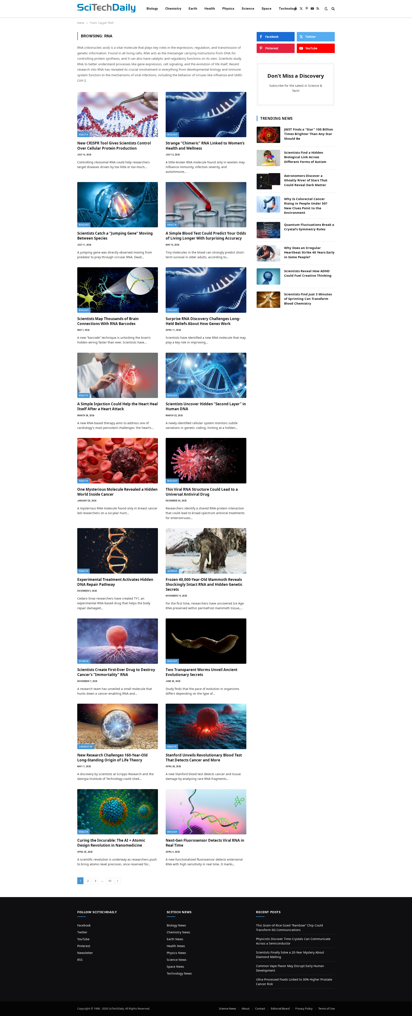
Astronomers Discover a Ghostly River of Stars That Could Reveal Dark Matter (305, 180)
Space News (175, 966)
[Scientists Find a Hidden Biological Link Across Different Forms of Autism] (268, 158)
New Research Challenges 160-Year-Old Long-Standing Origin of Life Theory (112, 757)
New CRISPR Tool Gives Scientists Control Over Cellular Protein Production (114, 145)
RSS (80, 960)
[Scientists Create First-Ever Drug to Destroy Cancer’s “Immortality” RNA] (117, 641)
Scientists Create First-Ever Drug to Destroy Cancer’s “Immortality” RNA (116, 672)
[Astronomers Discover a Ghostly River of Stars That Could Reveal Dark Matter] (268, 181)
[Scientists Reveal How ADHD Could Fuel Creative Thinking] (268, 276)
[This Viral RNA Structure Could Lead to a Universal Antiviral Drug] (206, 460)
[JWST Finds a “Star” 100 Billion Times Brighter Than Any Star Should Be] (268, 135)
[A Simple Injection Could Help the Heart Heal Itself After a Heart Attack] (117, 375)
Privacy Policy (304, 1008)
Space (266, 9)
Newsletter (85, 953)
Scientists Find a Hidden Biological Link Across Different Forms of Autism (305, 157)
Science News (176, 960)
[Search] (333, 9)
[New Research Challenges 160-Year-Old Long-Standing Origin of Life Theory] (117, 726)
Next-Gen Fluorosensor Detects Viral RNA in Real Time (205, 843)
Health (209, 9)
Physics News (176, 953)
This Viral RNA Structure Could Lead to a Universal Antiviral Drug (202, 492)
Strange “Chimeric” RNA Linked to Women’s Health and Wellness (205, 145)
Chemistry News (178, 932)
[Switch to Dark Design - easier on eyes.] (326, 8)
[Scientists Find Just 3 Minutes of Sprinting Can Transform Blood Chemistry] (268, 300)
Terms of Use (326, 1008)
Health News (176, 946)
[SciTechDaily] (106, 9)
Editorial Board (280, 1008)
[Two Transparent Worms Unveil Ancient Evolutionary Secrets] (206, 641)
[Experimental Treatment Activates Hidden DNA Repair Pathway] (117, 551)
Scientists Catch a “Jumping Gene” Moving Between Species (115, 236)
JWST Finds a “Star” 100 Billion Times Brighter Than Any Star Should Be (308, 134)
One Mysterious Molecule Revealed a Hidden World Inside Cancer (117, 492)
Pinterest (83, 946)
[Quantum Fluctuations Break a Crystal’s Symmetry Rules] (268, 230)
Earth (193, 9)
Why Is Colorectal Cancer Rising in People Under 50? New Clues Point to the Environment (305, 206)
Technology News (179, 973)
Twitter (82, 932)
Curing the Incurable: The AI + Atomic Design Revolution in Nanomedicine (111, 843)
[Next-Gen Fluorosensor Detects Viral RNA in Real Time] (206, 812)
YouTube (83, 939)
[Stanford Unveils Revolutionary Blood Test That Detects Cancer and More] (206, 726)
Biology (152, 9)
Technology (288, 9)
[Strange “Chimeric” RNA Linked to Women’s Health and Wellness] (206, 114)
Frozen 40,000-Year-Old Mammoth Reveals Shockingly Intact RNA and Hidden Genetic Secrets (204, 584)
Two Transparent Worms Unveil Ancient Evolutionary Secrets (201, 672)
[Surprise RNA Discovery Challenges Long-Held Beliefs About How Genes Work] (206, 290)
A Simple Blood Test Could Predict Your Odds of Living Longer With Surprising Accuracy (206, 236)
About (246, 1008)
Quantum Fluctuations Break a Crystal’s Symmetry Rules (309, 226)
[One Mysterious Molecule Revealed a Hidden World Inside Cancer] (117, 460)
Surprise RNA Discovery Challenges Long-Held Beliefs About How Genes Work (203, 321)
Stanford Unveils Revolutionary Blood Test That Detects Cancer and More (204, 757)
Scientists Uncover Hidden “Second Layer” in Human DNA (206, 406)
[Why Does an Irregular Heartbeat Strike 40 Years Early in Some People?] (268, 253)
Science (248, 9)
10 (109, 881)
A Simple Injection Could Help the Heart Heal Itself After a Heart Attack (117, 406)
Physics (228, 9)
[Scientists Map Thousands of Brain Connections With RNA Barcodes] (117, 290)
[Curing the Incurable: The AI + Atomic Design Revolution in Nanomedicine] (117, 812)
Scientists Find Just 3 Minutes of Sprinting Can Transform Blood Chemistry (308, 298)
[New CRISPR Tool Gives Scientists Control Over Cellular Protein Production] (117, 114)
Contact (260, 1008)
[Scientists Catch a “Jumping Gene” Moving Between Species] (117, 205)
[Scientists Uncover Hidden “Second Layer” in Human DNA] (206, 375)
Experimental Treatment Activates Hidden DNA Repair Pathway (115, 582)
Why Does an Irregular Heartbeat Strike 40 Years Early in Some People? (309, 252)
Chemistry (173, 9)
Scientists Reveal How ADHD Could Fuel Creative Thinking (308, 273)
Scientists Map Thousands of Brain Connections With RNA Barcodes (108, 321)
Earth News (175, 939)
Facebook (84, 925)
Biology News (176, 925)
